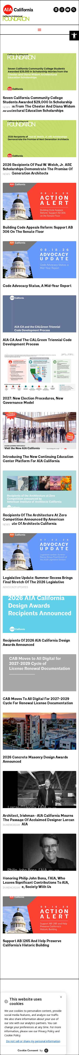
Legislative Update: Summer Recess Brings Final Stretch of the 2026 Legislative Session (38, 582)
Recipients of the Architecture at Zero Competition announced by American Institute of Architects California (35, 519)
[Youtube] (67, 9)
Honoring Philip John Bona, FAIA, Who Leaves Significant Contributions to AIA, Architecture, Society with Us (36, 882)
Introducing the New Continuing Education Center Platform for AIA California (38, 459)
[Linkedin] (56, 9)
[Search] (73, 9)
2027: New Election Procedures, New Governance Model (33, 400)
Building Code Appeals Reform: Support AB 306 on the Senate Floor (38, 229)
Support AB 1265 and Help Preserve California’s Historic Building (32, 943)
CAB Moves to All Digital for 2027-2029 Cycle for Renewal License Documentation (38, 701)
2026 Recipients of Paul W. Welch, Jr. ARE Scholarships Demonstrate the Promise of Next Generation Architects (38, 169)
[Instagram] (61, 9)
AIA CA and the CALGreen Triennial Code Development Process (37, 342)
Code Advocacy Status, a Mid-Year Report (37, 286)
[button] (74, 35)
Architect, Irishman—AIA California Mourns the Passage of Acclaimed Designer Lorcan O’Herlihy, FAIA (38, 820)
